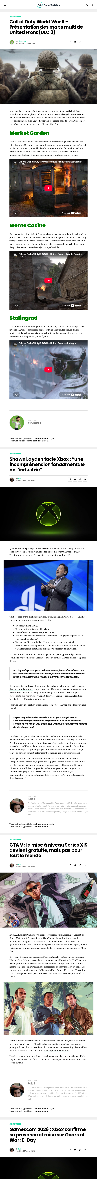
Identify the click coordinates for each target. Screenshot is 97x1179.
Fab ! (20, 478)
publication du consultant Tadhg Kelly (47, 616)
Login (51, 438)
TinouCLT (22, 41)
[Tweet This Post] (75, 42)
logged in (25, 440)
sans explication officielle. (56, 1050)
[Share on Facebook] (70, 42)
